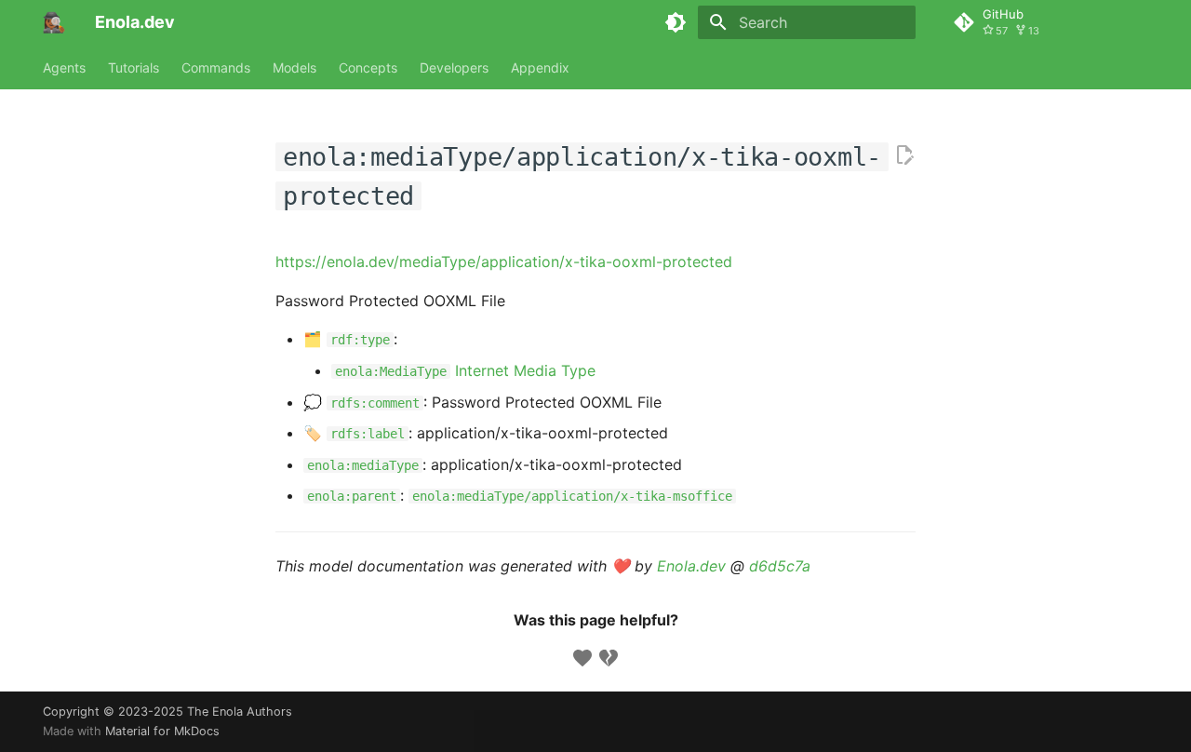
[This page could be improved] (608, 658)
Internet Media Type (465, 370)
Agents (64, 67)
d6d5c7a (779, 566)
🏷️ (354, 432)
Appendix (540, 67)
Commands (215, 67)
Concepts (368, 67)
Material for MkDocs (162, 731)
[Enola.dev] (54, 22)
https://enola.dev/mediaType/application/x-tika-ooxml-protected (503, 261)
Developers (454, 67)
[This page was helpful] (582, 658)
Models (294, 67)
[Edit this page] (904, 155)
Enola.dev (691, 566)
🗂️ (346, 338)
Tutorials (133, 67)
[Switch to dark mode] (675, 22)
